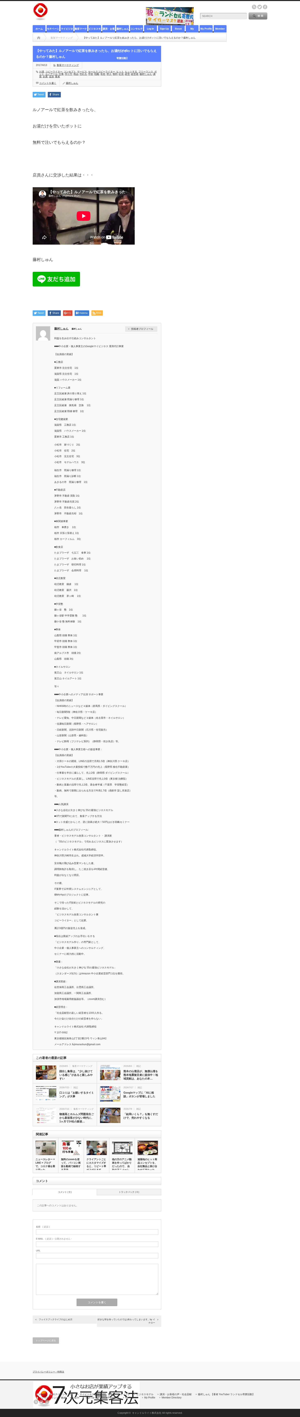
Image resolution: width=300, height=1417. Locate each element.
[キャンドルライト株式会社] (41, 19)
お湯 (41, 71)
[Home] (38, 38)
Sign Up (164, 28)
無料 (115, 74)
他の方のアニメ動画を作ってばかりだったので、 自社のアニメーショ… (122, 1166)
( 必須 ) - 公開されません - (54, 1239)
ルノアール (51, 74)
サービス (82, 71)
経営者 (134, 74)
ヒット (120, 71)
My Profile (206, 28)
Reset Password (178, 29)
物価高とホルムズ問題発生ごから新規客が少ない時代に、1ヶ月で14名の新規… (76, 1118)
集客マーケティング (81, 29)
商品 (75, 74)
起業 (45, 76)
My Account (192, 29)
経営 (127, 74)
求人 (109, 74)
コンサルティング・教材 (136, 29)
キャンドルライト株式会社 (146, 1412)
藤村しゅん (146, 74)
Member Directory (220, 29)
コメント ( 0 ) (65, 1192)
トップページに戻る (46, 1340)
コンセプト (70, 71)
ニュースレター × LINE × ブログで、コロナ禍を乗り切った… (45, 1164)
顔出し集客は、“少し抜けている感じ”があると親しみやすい (76, 1075)
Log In (150, 28)
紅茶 (121, 74)
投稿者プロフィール (142, 329)
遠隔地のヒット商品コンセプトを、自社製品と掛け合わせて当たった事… (147, 1166)
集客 (57, 76)
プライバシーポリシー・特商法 (48, 1371)
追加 (51, 76)
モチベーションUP (53, 29)
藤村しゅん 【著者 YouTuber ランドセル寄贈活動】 (123, 29)
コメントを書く (47, 83)
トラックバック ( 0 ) (129, 1192)
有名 (102, 74)
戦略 (96, 74)
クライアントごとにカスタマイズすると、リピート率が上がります (96, 1164)
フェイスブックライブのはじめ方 (55, 1319)
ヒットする (131, 71)
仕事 (61, 74)
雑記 (138, 1066)
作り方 (68, 74)
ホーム (39, 28)
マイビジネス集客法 (67, 29)
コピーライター (53, 71)
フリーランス (145, 71)
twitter (259, 7)
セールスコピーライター (101, 71)
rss (254, 7)
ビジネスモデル (95, 29)
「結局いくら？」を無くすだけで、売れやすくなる (140, 1116)
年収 (90, 74)
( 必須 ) (43, 1226)
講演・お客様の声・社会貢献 (109, 29)
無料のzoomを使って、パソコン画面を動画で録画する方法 (71, 1164)
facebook (265, 7)
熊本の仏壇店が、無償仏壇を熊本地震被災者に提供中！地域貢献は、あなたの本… (140, 1075)
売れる (83, 74)
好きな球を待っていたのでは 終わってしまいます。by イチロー (126, 1321)
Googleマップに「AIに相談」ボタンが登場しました (139, 1094)
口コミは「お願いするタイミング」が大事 (76, 1094)
